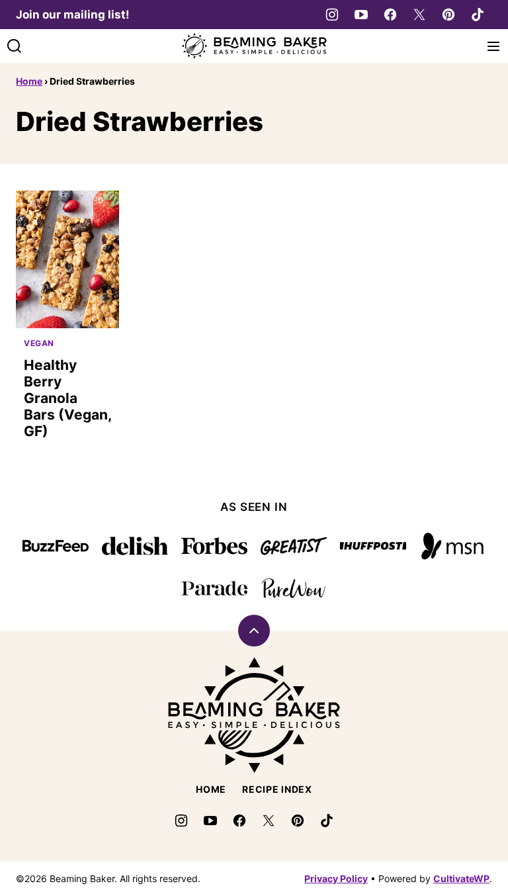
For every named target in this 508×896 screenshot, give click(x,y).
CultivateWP (461, 878)
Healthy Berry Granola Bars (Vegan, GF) (67, 398)
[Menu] (493, 46)
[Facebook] (390, 14)
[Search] (14, 46)
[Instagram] (332, 14)
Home (29, 81)
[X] (419, 14)
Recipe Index (277, 789)
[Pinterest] (448, 14)
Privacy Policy (336, 878)
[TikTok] (477, 14)
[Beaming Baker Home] (254, 46)
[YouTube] (361, 14)
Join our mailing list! (73, 14)
